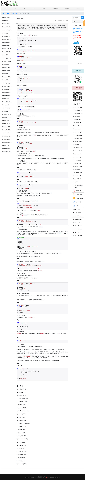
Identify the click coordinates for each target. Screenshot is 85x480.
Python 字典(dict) (6, 61)
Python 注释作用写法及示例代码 (7, 30)
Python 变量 (5, 33)
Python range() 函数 (78, 154)
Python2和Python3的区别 (7, 139)
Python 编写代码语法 (7, 26)
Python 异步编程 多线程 (7, 142)
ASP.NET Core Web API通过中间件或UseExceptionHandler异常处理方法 (79, 216)
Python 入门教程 (6, 23)
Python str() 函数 (21, 448)
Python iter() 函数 (21, 414)
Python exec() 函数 (21, 392)
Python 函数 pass (21, 460)
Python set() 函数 (21, 442)
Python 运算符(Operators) (7, 48)
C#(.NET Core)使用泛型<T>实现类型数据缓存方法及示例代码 (79, 225)
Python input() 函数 (21, 407)
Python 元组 (5, 55)
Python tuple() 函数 (78, 169)
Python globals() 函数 (22, 401)
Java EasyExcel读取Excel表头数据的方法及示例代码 (79, 219)
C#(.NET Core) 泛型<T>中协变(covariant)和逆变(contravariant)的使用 (79, 235)
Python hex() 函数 (21, 404)
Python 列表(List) (6, 51)
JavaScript (55, 8)
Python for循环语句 (7, 70)
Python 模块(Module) (7, 95)
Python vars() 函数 (77, 172)
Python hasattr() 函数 (78, 119)
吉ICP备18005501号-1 (41, 477)
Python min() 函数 (77, 141)
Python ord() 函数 (21, 432)
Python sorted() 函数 (78, 163)
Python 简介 (5, 20)
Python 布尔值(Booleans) (7, 45)
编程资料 (67, 8)
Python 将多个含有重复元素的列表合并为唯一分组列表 (79, 232)
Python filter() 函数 (78, 113)
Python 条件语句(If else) (7, 64)
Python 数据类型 (6, 36)
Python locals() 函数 (78, 135)
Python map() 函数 (21, 420)
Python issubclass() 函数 (78, 129)
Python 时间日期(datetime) (7, 98)
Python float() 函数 (78, 110)
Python (43, 8)
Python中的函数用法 (21, 389)
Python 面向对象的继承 (7, 86)
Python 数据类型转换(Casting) (7, 42)
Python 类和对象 (6, 83)
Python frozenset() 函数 (22, 398)
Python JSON (5, 105)
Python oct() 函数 (21, 429)
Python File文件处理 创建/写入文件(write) (7, 130)
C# (24, 8)
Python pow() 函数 (77, 150)
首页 (3, 13)
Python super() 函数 (21, 451)
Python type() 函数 (21, 454)
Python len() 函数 (77, 132)
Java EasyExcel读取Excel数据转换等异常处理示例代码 (79, 229)
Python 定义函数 (77, 175)
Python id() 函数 (77, 122)
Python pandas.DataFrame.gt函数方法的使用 (79, 212)
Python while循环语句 (7, 67)
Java (33, 8)
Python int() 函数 (77, 125)
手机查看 (59, 20)
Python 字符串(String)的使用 (7, 17)
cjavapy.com (33, 477)
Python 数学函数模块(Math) (7, 101)
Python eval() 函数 (77, 107)
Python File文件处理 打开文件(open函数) (7, 123)
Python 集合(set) (6, 58)
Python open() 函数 (78, 147)
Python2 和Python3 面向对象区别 (7, 136)
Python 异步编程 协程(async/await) (7, 148)
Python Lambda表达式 (7, 76)
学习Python (14, 13)
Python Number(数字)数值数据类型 (7, 39)
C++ (15, 8)
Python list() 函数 (21, 417)
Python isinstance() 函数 (23, 411)
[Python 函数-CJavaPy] (42, 3)
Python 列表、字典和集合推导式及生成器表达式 (7, 151)
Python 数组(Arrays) (7, 80)
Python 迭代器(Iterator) (7, 89)
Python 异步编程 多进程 (7, 145)
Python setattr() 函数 (78, 160)
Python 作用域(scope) (7, 92)
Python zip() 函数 (21, 457)
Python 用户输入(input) (7, 117)
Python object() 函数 (78, 144)
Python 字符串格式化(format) (7, 120)
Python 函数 (5, 73)
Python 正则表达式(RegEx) (7, 108)
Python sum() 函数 (77, 166)
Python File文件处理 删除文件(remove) (7, 133)
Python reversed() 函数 (22, 439)
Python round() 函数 (78, 157)
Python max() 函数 (77, 138)
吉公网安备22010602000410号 (53, 477)
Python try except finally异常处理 (7, 114)
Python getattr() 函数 (78, 116)
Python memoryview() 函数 (23, 423)
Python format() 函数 (22, 395)
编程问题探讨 (40, 476)
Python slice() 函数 (21, 445)
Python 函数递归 (77, 179)
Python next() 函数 (21, 426)
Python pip (5, 111)
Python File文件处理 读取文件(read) (7, 126)
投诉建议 (45, 476)
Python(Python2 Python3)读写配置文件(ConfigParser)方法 (79, 222)
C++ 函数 (75, 182)
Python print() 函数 (21, 435)
